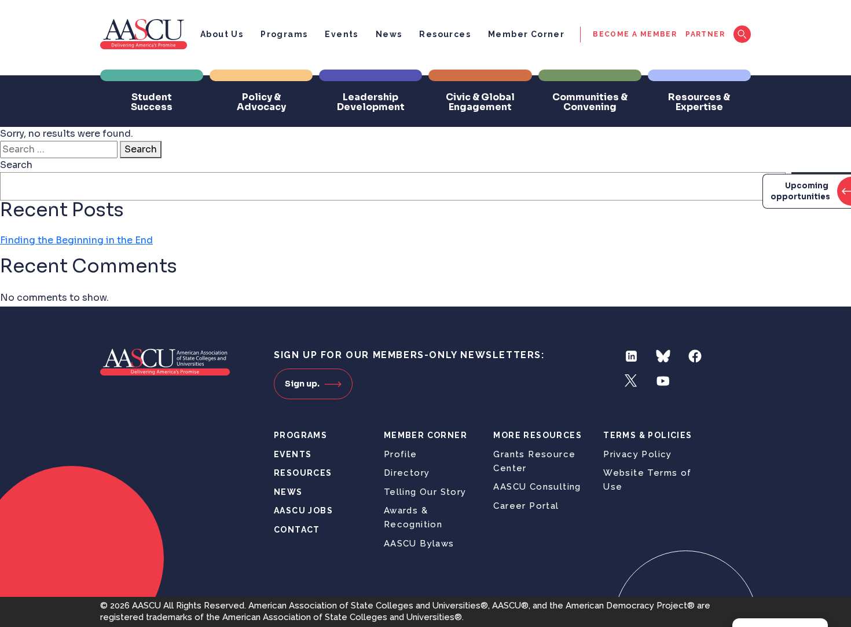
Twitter (631, 381)
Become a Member (635, 34)
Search (140, 149)
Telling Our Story (425, 492)
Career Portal (526, 506)
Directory (407, 473)
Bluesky (663, 356)
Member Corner (526, 34)
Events (341, 34)
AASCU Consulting (537, 487)
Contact (297, 529)
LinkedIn (631, 356)
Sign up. (302, 383)
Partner (705, 34)
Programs (284, 34)
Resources (445, 34)
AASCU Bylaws (419, 543)
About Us (221, 34)
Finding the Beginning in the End (76, 240)
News (389, 34)
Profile (400, 454)
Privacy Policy (637, 454)
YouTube (663, 381)
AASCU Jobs (303, 510)
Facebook (695, 356)
